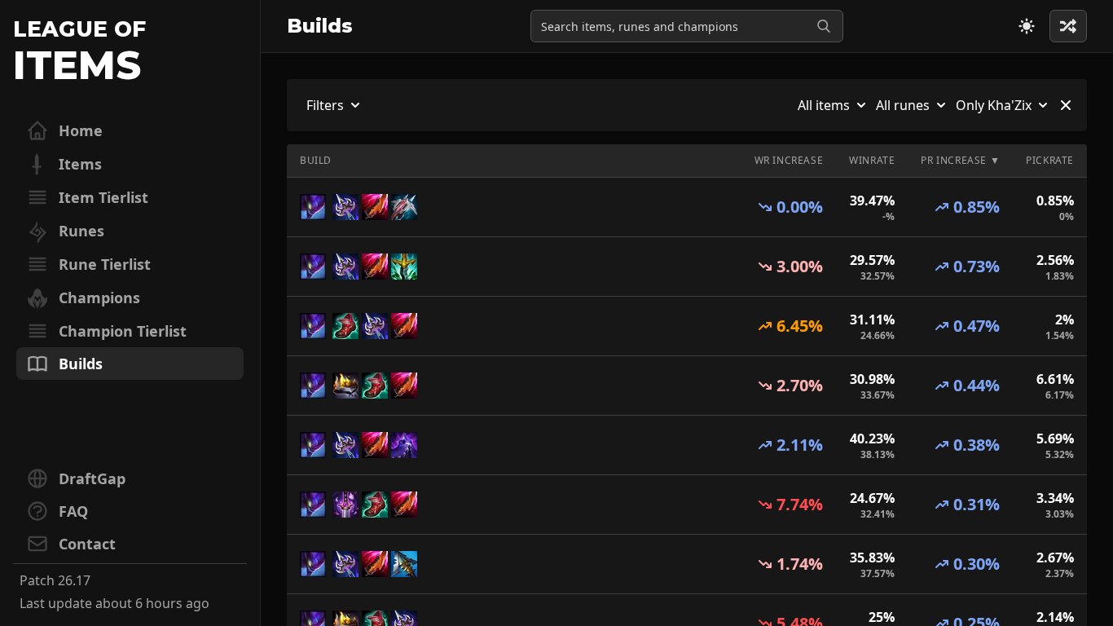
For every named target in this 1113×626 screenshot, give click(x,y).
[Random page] (1026, 26)
